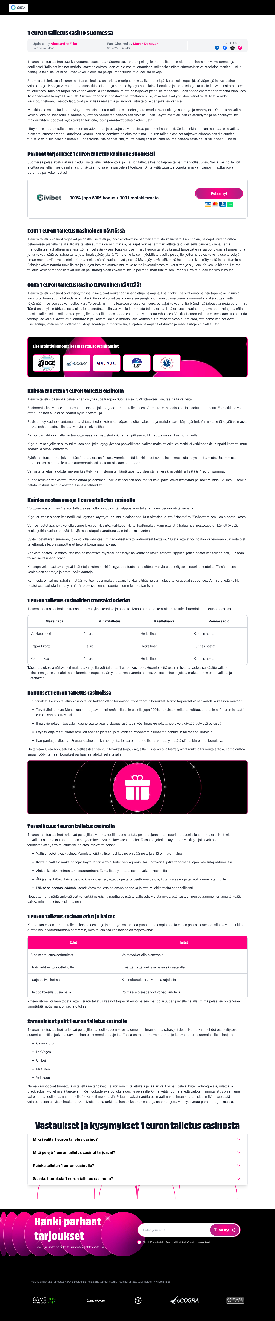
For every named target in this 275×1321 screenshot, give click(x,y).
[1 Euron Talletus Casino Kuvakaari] (18, 8)
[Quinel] (106, 363)
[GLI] (166, 363)
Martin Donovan (145, 44)
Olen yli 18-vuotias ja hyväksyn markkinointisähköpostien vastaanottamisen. (178, 1242)
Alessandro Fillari (64, 44)
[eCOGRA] (76, 363)
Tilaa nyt (221, 1230)
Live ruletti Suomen (78, 96)
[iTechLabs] (136, 363)
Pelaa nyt (219, 193)
